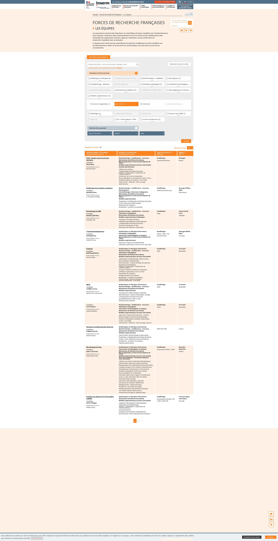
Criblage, (147, 294)
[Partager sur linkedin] (191, 30)
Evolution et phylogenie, (126, 225)
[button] (112, 73)
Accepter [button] (271, 537)
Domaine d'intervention (99, 73)
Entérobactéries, (134, 369)
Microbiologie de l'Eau (94, 347)
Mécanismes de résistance (127, 300)
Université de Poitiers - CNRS (165, 349)
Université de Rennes (163, 160)
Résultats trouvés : (92, 147)
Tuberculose (139, 227)
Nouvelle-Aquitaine (182, 348)
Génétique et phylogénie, (127, 213)
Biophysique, (123, 201)
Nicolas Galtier (90, 257)
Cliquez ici (175, 26)
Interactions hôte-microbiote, (138, 377)
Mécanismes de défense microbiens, (131, 160)
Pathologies (140, 217)
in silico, (143, 178)
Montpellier (182, 251)
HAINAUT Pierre (91, 240)
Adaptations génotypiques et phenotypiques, (133, 221)
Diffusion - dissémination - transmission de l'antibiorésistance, (132, 173)
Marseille (181, 401)
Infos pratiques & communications (159, 6)
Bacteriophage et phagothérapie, (129, 261)
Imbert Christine (92, 351)
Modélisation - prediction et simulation (131, 207)
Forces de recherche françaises (131, 6)
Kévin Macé (90, 164)
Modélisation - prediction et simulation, (131, 277)
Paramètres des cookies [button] (252, 537)
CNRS (158, 214)
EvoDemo (89, 249)
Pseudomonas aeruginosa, (127, 392)
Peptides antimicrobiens (126, 343)
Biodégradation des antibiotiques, (129, 365)
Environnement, (144, 369)
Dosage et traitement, (125, 269)
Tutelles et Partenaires (171, 6)
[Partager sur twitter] (186, 30)
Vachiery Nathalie (91, 311)
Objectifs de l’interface (117, 6)
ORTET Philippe (91, 403)
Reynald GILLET (91, 169)
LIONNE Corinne (91, 289)
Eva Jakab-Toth (90, 220)
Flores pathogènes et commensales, (130, 178)
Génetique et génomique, (127, 244)
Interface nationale (129, 2)
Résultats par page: (180, 148)
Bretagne (182, 158)
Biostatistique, (131, 265)
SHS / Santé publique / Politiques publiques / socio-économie (134, 358)
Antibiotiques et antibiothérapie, (129, 259)
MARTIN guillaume (92, 253)
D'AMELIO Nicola (92, 331)
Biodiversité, (144, 365)
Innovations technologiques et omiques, (133, 235)
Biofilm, (150, 365)
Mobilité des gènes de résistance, (129, 180)
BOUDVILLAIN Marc (92, 216)
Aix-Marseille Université (164, 399)
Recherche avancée (97, 128)
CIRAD (159, 307)
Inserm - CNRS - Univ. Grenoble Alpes (163, 235)
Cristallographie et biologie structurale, (131, 171)
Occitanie (182, 249)
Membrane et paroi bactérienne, (139, 339)
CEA (173, 399)
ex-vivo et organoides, (136, 176)
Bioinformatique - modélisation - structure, (134, 158)
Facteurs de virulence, (140, 371)
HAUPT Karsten (91, 336)
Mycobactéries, (136, 388)
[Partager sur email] (182, 30)
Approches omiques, (125, 242)
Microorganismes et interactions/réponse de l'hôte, (134, 162)
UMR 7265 (165, 401)
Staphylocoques (141, 392)
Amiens (181, 329)
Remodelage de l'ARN (93, 211)
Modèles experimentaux (127, 199)
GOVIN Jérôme (91, 236)
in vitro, (149, 178)
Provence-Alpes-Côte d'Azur (184, 398)
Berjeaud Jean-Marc (92, 356)
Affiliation (160, 154)
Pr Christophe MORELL (93, 197)
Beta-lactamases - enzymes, (127, 263)
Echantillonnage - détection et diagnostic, (133, 192)
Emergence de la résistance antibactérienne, (138, 367)
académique (161, 211)
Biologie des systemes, (143, 263)
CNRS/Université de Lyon (164, 190)
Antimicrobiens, (144, 259)
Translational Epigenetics (95, 231)
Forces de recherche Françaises (129, 22)
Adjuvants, (143, 293)
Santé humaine (123, 184)
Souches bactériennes (126, 167)
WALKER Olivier (91, 192)
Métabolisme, (140, 382)
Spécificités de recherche (126, 154)
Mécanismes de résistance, (127, 205)
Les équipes (104, 28)
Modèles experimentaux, (127, 165)
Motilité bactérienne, (125, 388)
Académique (161, 158)
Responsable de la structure (94, 154)
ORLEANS (182, 216)
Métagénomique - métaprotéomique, (130, 384)
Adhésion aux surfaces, (126, 169)
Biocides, (145, 363)
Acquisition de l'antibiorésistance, (129, 219)
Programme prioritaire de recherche (185, 6)
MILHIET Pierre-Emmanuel (94, 293)
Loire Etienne (91, 307)
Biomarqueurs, (124, 190)
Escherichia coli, (124, 176)
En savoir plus (36, 538)
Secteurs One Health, (143, 165)
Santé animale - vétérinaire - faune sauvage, (132, 182)
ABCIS (88, 284)
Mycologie (148, 244)
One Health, (143, 180)
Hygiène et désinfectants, (142, 375)
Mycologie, (144, 388)
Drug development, (138, 242)
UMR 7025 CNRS (162, 329)
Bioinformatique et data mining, (128, 317)
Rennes (181, 160)
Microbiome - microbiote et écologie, (130, 386)
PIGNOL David (90, 407)
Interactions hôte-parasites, (132, 203)
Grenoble (182, 236)
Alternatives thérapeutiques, (142, 361)
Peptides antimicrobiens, (134, 390)
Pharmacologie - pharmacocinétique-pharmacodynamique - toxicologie (130, 280)
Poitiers (181, 351)
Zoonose (148, 323)
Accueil (95, 14)
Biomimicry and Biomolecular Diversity (99, 327)
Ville (180, 154)
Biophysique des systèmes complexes (99, 188)
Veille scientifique (145, 6)
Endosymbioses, (124, 369)
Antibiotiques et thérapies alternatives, (133, 231)
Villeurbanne (183, 192)
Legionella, (140, 381)
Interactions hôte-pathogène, (128, 381)
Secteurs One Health (143, 256)
